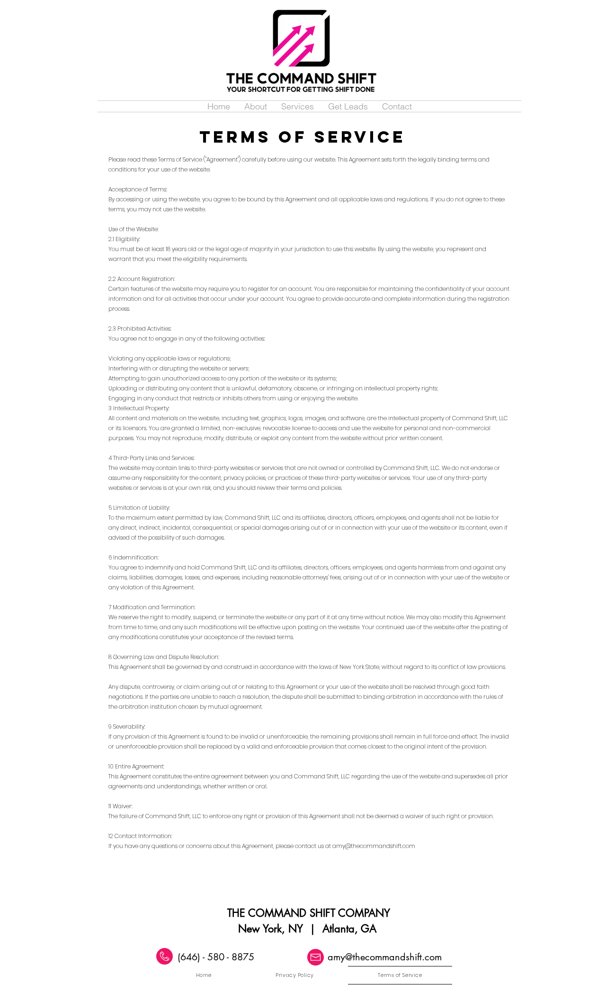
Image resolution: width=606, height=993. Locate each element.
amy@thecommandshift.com (373, 846)
